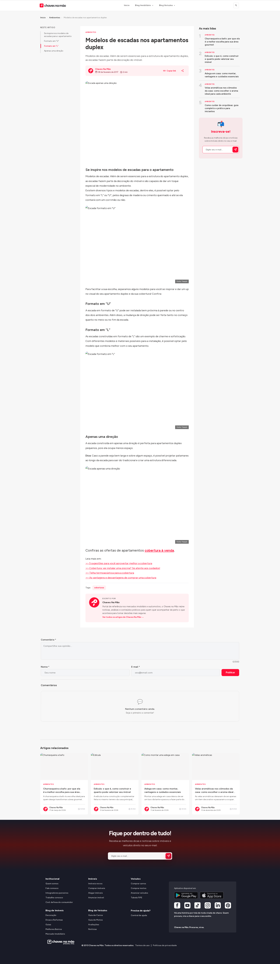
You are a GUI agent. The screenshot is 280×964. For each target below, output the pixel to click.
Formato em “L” (51, 46)
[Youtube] (187, 905)
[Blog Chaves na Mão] (53, 5)
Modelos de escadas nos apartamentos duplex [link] (85, 17)
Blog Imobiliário (143, 5)
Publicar (230, 672)
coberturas (99, 588)
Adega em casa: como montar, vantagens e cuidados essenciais (222, 75)
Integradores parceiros (57, 893)
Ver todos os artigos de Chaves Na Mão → (123, 617)
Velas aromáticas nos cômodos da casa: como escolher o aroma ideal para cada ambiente (221, 90)
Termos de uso (142, 945)
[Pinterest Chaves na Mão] (228, 905)
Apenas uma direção (53, 51)
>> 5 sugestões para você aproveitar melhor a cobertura (118, 563)
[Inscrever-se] (235, 150)
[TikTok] (197, 905)
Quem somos (52, 883)
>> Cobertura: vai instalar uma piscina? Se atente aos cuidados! (122, 568)
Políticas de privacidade (165, 945)
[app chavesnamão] (186, 895)
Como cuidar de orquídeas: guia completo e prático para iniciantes (221, 108)
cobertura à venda (159, 550)
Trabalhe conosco (54, 897)
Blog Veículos (166, 5)
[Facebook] (177, 905)
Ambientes (54, 17)
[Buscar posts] (236, 5)
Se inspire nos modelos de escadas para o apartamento (58, 34)
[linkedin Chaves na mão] (218, 905)
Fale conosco (52, 888)
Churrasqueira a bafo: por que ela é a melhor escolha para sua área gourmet (222, 41)
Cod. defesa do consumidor (59, 902)
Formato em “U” (51, 41)
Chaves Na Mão (111, 602)
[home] (60, 942)
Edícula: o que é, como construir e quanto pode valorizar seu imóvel (222, 59)
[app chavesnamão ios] (212, 895)
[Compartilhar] (182, 70)
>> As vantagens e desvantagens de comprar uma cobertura (120, 577)
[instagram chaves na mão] (208, 905)
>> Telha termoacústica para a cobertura (109, 572)
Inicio (127, 5)
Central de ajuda (139, 915)
